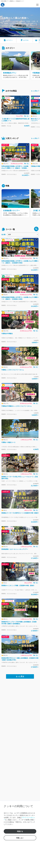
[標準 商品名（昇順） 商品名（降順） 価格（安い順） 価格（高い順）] (23, 234)
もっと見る (34, 91)
